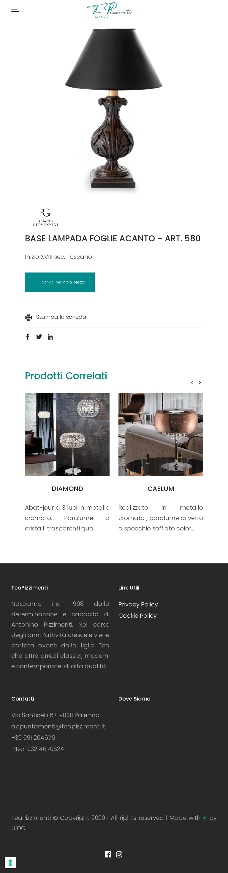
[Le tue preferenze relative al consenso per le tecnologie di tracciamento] (10, 862)
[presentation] (192, 382)
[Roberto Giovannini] (45, 218)
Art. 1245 (161, 488)
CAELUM (67, 488)
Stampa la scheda (60, 317)
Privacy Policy (138, 604)
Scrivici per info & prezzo (63, 282)
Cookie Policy (137, 615)
